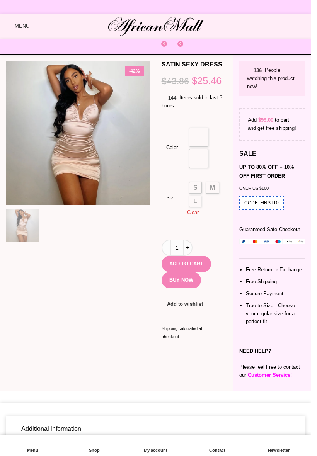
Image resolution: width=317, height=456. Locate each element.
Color (173, 147)
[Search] (130, 46)
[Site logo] (155, 25)
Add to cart (187, 263)
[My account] (145, 46)
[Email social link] (154, 7)
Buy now (181, 280)
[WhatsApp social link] (177, 7)
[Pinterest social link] (166, 7)
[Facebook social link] (133, 7)
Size (171, 197)
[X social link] (143, 7)
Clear (196, 212)
